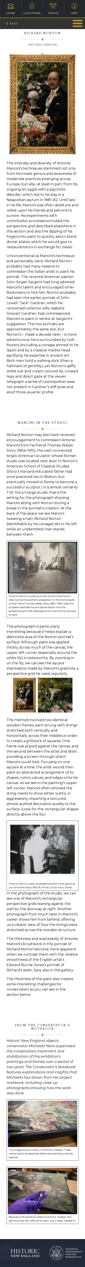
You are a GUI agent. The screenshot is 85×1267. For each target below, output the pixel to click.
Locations (32, 13)
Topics (53, 13)
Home (10, 13)
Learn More (77, 23)
